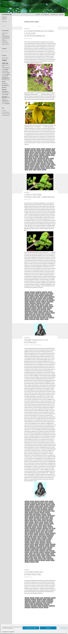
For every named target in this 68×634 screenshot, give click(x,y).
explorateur (50, 301)
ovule (36, 312)
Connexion (4, 110)
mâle (49, 309)
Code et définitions (45, 14)
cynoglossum (28, 601)
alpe (47, 501)
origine (31, 312)
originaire (33, 163)
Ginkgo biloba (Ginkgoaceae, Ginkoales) (39, 195)
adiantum (32, 292)
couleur (44, 152)
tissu (3, 103)
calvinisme (52, 506)
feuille (26, 155)
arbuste (27, 150)
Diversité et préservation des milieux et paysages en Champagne (6, 37)
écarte (47, 517)
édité (26, 518)
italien (44, 602)
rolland (37, 166)
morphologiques (49, 534)
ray (47, 550)
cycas (45, 298)
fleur (31, 155)
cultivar (49, 152)
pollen (8, 97)
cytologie (6, 72)
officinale (47, 604)
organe (39, 539)
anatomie (6, 57)
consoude (39, 599)
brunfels (46, 506)
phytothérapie (28, 314)
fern (44, 303)
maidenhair (43, 309)
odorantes (40, 161)
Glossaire (38, 14)
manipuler (31, 533)
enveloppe (52, 300)
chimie (37, 296)
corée (26, 298)
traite (26, 560)
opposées (27, 163)
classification (44, 509)
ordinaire (34, 539)
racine (6, 99)
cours (26, 512)
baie (35, 150)
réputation (47, 552)
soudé (52, 166)
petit (53, 163)
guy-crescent (28, 526)
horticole (46, 156)
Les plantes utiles (5, 42)
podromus (53, 544)
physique (27, 544)
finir (26, 523)
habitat (34, 526)
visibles (39, 169)
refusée (26, 552)
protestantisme (35, 549)
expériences (49, 520)
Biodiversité (61, 14)
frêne (53, 155)
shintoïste (43, 317)
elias (47, 300)
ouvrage (49, 539)
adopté (42, 501)
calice (3, 69)
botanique (48, 150)
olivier (51, 161)
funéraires (31, 156)
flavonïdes (27, 304)
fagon (41, 522)
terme (36, 558)
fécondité (53, 153)
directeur (39, 515)
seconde (43, 555)
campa (26, 507)
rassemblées (42, 550)
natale (44, 536)
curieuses (37, 512)
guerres (49, 525)
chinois (45, 296)
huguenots (45, 528)
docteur (31, 517)
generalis (35, 525)
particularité (41, 312)
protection (27, 549)
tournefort (50, 558)
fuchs (52, 523)
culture (31, 512)
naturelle (46, 311)
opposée (8, 92)
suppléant (49, 557)
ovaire (38, 163)
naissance (40, 160)
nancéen (45, 160)
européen (38, 301)
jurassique (27, 309)
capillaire (41, 295)
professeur (39, 547)
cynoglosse (50, 599)
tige (8, 101)
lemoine (31, 160)
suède (40, 557)
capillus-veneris (48, 295)
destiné (48, 514)
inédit (54, 528)
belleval (43, 504)
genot (37, 156)
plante (37, 164)
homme (26, 528)
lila (35, 160)
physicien (49, 542)
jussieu (26, 531)
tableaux (27, 558)
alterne (3, 57)
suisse (44, 557)
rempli (32, 166)
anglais (50, 292)
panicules (43, 163)
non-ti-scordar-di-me (38, 604)
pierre (32, 544)
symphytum (27, 607)
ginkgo (26, 306)
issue (39, 530)
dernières (44, 514)
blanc (39, 150)
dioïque (39, 300)
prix (43, 314)
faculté (36, 522)
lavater (38, 531)
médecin (36, 533)
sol (47, 317)
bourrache (27, 599)
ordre (26, 312)
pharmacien (42, 542)
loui (46, 531)
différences (32, 515)
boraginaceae (47, 597)
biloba (51, 293)
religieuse (36, 552)
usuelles (42, 560)
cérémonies (38, 152)
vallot (52, 560)
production (47, 314)
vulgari (44, 169)
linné (38, 309)
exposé (26, 522)
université (37, 560)
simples (47, 166)
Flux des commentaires (6, 113)
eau (9, 72)
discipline (44, 515)
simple (7, 100)
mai (26, 533)
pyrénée (32, 550)
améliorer (45, 292)
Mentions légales (5, 631)
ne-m (32, 604)
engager (39, 518)
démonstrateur (28, 514)
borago (53, 597)
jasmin (52, 158)
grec (41, 156)
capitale (31, 507)
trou (26, 169)
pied (34, 314)
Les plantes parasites (5, 44)
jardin (47, 158)
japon (44, 308)
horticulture (32, 602)
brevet (41, 506)
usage (35, 169)
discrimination (51, 515)
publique (27, 550)
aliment (27, 597)
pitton (36, 544)
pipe (26, 164)
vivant (42, 319)
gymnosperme (28, 308)
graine (51, 306)
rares (37, 550)
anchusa (32, 597)
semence (4, 100)
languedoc (32, 531)
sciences (27, 555)
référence (52, 550)
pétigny (52, 312)
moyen (35, 536)
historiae (50, 526)
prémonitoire (43, 164)
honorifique (32, 528)
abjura (32, 501)
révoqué (53, 552)
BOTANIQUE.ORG (7, 14)
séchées (31, 317)
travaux (31, 560)
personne (27, 542)
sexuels (53, 555)
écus (43, 300)
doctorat (37, 517)
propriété (50, 547)
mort (26, 536)
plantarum (42, 544)
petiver (32, 542)
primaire (38, 314)
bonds (26, 506)
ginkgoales (39, 306)
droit (54, 152)
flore (36, 523)
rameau (53, 164)
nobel (51, 311)
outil (44, 539)
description (50, 298)
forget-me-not (50, 601)
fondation (47, 523)
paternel (48, 541)
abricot (27, 292)
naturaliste (49, 536)
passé (37, 541)
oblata (50, 160)
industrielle (39, 602)
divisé (26, 517)
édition (30, 518)
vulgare (46, 607)
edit (51, 517)
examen (43, 520)
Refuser (48, 628)
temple (26, 319)
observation (27, 539)
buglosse (33, 599)
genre (51, 304)
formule (8, 79)
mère (31, 534)
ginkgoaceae (32, 306)
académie (37, 501)
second (38, 555)
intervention (34, 530)
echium (34, 601)
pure (49, 164)
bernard (48, 504)
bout (37, 506)
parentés (32, 541)
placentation (31, 164)
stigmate (5, 101)
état (35, 520)
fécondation (32, 303)
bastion (37, 504)
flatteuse (31, 523)
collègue (51, 509)
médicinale (35, 311)
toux (38, 319)
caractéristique (38, 507)
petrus (37, 542)
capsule (27, 152)
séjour (48, 555)
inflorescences (41, 158)
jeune (52, 530)
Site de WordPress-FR (6, 115)
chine (41, 296)
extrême (31, 522)
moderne (36, 534)
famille (47, 153)
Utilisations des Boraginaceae (33, 573)
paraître (27, 541)
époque (26, 520)
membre (26, 534)
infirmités (27, 530)
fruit (26, 156)
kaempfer (34, 309)
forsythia (42, 155)
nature (40, 311)
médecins (47, 533)
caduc (53, 150)
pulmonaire (45, 605)
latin (26, 160)
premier (26, 547)
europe (36, 153)
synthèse (52, 317)
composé (6, 71)
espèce (26, 153)
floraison (36, 155)
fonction (41, 523)
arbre (33, 293)
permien (47, 312)
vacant (47, 560)
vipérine (41, 607)
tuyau (30, 169)
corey (31, 298)
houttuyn (39, 528)
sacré (26, 317)
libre (7, 91)
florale (3, 79)
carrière (45, 507)
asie (47, 293)
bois (43, 150)
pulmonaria (51, 605)
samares (42, 166)
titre (45, 558)
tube (4, 103)
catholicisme (28, 509)
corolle (3, 72)
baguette (32, 504)
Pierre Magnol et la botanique (36, 341)
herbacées (40, 526)
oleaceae (46, 161)
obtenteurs (27, 161)
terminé (40, 558)
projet (44, 547)
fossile (37, 304)
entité (51, 518)
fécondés (39, 303)
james (43, 530)
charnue (32, 296)
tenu (32, 558)
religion (41, 552)
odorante (34, 161)
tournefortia (35, 607)
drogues (42, 517)
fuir (26, 525)
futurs (30, 525)
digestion (27, 300)
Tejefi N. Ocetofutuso (36, 344)
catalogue (51, 507)
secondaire (36, 317)
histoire (40, 308)
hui (50, 528)
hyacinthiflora (28, 158)
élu (34, 518)
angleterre (27, 293)
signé (26, 557)
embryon (4, 74)
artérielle (43, 293)
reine (31, 552)
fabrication (42, 153)
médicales (50, 602)
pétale (48, 163)
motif (30, 536)
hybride (35, 158)
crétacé (35, 298)
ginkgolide (46, 306)
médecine (41, 533)
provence (49, 549)
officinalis (27, 605)
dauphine (42, 512)
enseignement (45, 518)
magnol (50, 531)
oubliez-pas (34, 605)
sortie (35, 557)
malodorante (28, 311)
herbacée (4, 91)
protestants (42, 549)
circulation (51, 296)
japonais (49, 308)
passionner (42, 541)
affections (38, 292)
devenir (26, 515)
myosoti (27, 604)
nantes (39, 536)
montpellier (42, 534)
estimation (32, 301)
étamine (31, 153)
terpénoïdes (32, 319)
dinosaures (33, 300)
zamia (46, 319)
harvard (34, 308)
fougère (42, 304)
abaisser (27, 501)
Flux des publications (5, 112)
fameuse (46, 522)
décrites (47, 512)
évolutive (44, 301)
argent (37, 293)
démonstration (37, 514)
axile (32, 150)
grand (44, 525)
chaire (34, 509)
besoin (53, 504)
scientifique (33, 555)
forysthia (48, 155)
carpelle (32, 152)
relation (27, 166)
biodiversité (7, 67)
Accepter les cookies (31, 628)
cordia (44, 599)
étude (39, 520)
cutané (40, 298)
